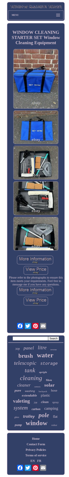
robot (54, 425)
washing (30, 390)
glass (16, 417)
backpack (43, 391)
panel (29, 347)
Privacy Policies (36, 449)
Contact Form (36, 444)
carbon (36, 409)
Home (36, 438)
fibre (49, 380)
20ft (35, 402)
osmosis (37, 387)
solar (49, 385)
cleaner (23, 385)
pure (18, 390)
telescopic (25, 363)
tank (30, 370)
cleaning (31, 378)
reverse (53, 349)
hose (54, 390)
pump (18, 425)
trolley (29, 416)
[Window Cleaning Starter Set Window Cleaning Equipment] (36, 79)
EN (32, 460)
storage (49, 363)
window (37, 423)
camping (51, 408)
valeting (21, 401)
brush (25, 356)
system (21, 408)
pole (44, 415)
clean (44, 402)
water (45, 355)
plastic (45, 395)
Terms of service (35, 455)
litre (42, 347)
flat (55, 416)
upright (43, 372)
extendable (29, 395)
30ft (17, 348)
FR (39, 460)
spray (55, 402)
